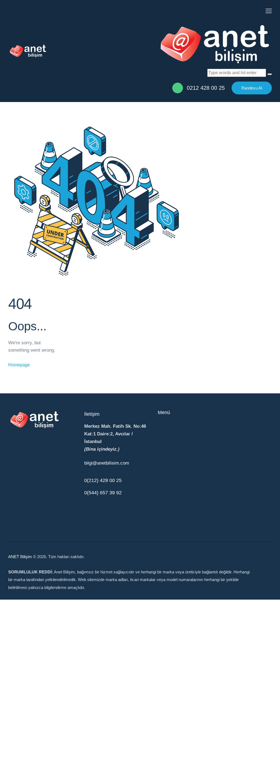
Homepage (19, 365)
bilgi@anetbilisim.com (106, 463)
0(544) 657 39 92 (103, 492)
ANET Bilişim (20, 556)
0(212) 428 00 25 (103, 480)
